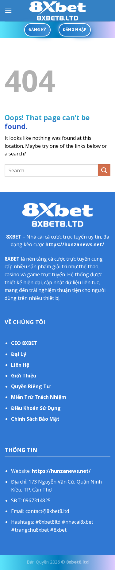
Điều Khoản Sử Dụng (36, 408)
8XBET (13, 236)
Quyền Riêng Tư (30, 386)
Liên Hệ (20, 365)
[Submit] (104, 170)
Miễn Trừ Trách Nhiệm (38, 397)
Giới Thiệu (23, 375)
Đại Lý (18, 354)
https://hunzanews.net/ (74, 244)
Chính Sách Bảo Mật (35, 418)
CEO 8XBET (24, 343)
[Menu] (8, 10)
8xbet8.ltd (77, 562)
